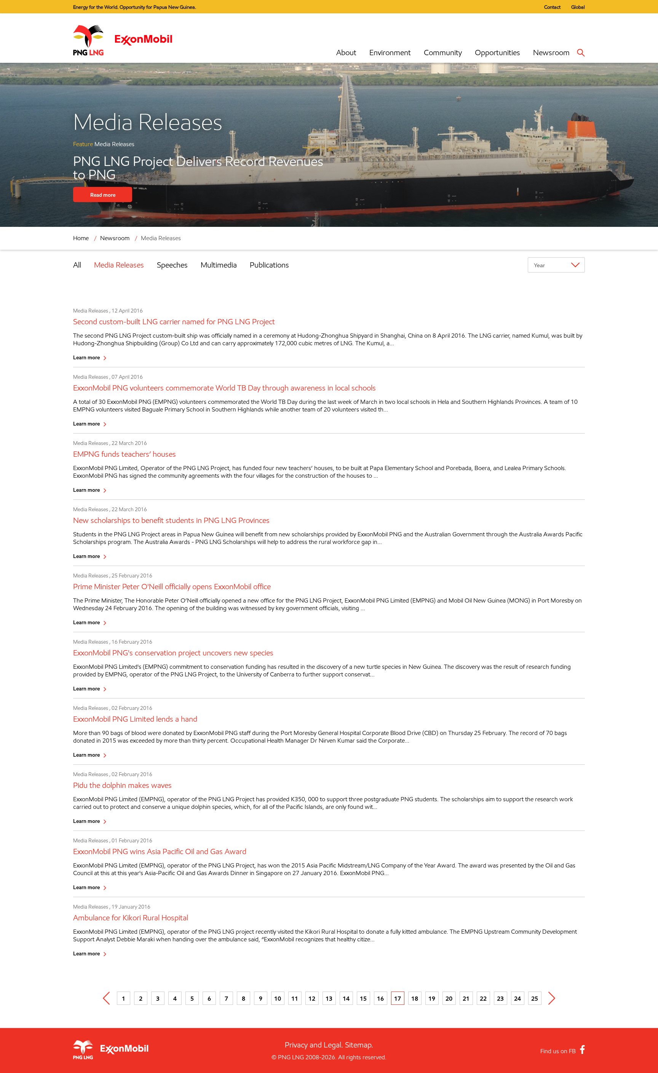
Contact (552, 7)
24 (517, 998)
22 (483, 998)
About (346, 52)
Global (578, 7)
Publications (269, 264)
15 (363, 998)
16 (380, 998)
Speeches (172, 264)
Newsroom (551, 52)
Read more (102, 194)
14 (346, 998)
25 (534, 998)
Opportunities (497, 52)
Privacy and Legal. (314, 1044)
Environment (390, 52)
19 (431, 998)
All (77, 264)
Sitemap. (359, 1044)
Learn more (86, 357)
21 (466, 998)
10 (277, 998)
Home (81, 238)
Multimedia (219, 264)
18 (414, 998)
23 (500, 998)
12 (311, 998)
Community (443, 52)
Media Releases (119, 264)
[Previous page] (106, 998)
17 (397, 998)
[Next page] (552, 998)
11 (294, 998)
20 (449, 998)
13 (329, 998)
